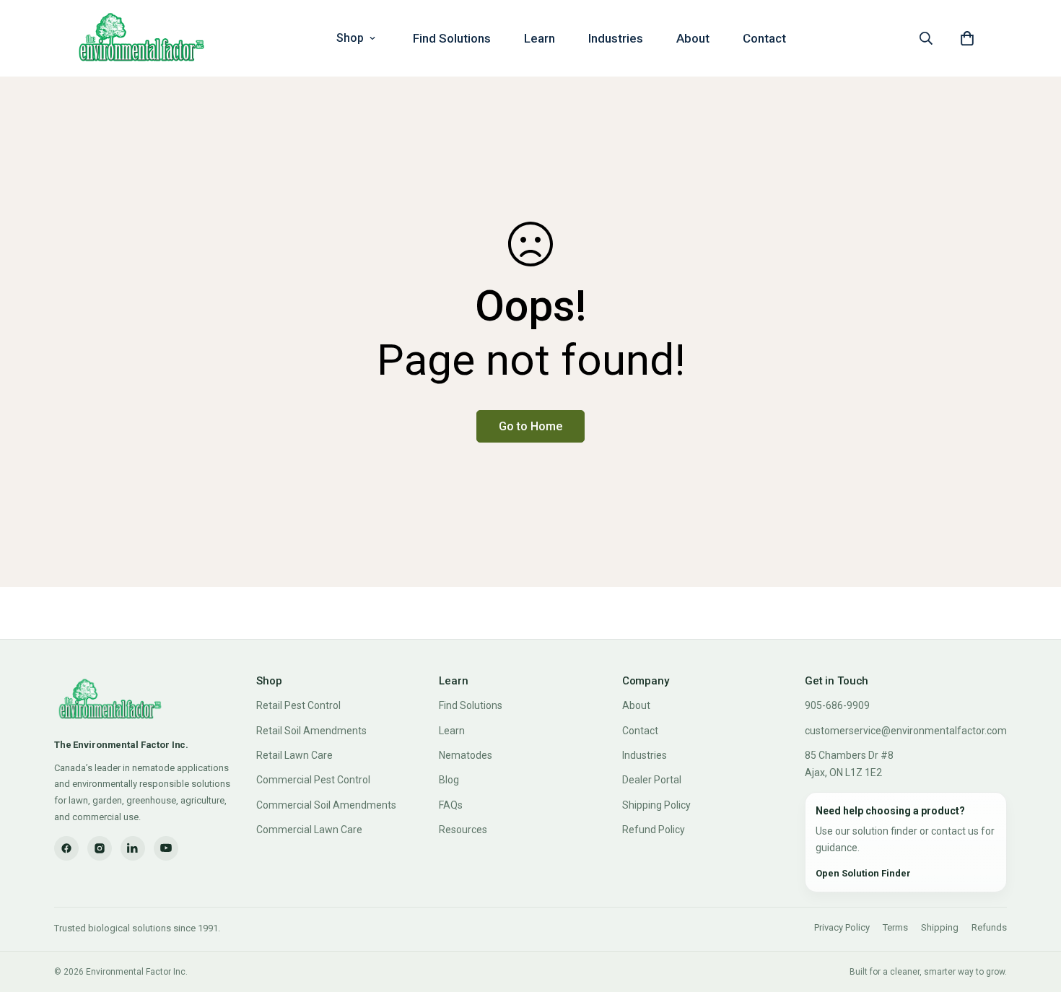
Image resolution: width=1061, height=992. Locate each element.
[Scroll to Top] (1032, 913)
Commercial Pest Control (313, 780)
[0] (967, 38)
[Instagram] (99, 848)
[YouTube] (166, 848)
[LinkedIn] (133, 848)
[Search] (926, 38)
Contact (764, 38)
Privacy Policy (842, 927)
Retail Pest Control (298, 705)
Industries (615, 38)
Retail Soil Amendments (311, 730)
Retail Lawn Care (294, 755)
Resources (463, 829)
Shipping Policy (656, 805)
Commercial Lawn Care (309, 829)
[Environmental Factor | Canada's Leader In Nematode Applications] (141, 38)
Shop (350, 38)
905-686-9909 (837, 705)
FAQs (451, 805)
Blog (449, 780)
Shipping (940, 927)
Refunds (989, 927)
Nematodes (465, 755)
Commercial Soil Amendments (326, 805)
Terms (895, 927)
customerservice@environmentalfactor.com (906, 730)
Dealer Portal (651, 780)
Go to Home (530, 426)
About (692, 38)
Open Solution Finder (863, 873)
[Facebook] (66, 848)
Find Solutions (452, 38)
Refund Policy (653, 829)
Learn (539, 38)
